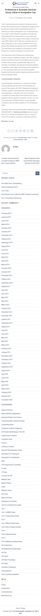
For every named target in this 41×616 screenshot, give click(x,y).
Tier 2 (3, 519)
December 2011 (6, 312)
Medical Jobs (5, 479)
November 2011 (6, 316)
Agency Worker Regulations (10, 414)
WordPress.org (6, 595)
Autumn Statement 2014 (9, 187)
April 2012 (4, 301)
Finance (4, 443)
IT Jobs (3, 468)
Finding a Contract (7, 446)
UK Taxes (4, 556)
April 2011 (4, 341)
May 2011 (4, 338)
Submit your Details (20, 112)
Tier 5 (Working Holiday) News (11, 541)
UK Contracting (6, 545)
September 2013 (7, 243)
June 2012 (5, 294)
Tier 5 (3, 538)
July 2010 (4, 374)
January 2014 (6, 232)
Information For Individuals (10, 457)
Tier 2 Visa (5, 191)
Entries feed (5, 588)
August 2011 (5, 327)
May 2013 (4, 257)
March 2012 (5, 305)
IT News (4, 472)
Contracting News (18, 7)
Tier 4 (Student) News (8, 534)
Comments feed (6, 592)
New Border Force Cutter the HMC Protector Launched (19, 194)
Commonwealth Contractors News (13, 421)
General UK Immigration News (11, 450)
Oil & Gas (4, 494)
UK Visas (4, 563)
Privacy (23, 608)
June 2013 (5, 254)
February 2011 (6, 348)
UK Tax (3, 552)
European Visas (6, 439)
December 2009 (6, 400)
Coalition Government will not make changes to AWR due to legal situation (10, 161)
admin (30, 18)
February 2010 (6, 392)
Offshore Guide (6, 490)
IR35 (3, 461)
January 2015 (6, 217)
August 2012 (5, 286)
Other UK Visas (6, 498)
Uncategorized (6, 571)
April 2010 (4, 385)
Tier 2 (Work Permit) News (10, 523)
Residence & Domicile (9, 501)
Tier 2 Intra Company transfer (11, 527)
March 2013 (5, 264)
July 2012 (4, 290)
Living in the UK (6, 476)
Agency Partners (7, 410)
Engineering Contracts (9, 435)
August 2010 (5, 370)
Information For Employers (10, 454)
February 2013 (6, 268)
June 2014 (5, 221)
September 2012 (7, 283)
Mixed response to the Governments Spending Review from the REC (32, 161)
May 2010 (4, 381)
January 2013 (6, 272)
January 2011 (6, 352)
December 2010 (6, 356)
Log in (3, 585)
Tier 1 (3, 509)
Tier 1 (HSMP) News (8, 512)
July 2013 (4, 250)
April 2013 (4, 261)
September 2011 (7, 323)
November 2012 (6, 275)
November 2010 (6, 359)
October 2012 (6, 279)
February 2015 (6, 213)
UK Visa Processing (8, 560)
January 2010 (6, 396)
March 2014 (5, 224)
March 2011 (5, 345)
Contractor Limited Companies (11, 428)
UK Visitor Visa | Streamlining (11, 183)
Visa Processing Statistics (10, 574)
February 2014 (6, 228)
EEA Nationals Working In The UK (13, 432)
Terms (18, 608)
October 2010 (6, 363)
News (26, 7)
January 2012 (6, 308)
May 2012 (4, 297)
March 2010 (5, 389)
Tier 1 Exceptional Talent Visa (11, 198)
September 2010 (7, 367)
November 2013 (6, 235)
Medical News (6, 483)
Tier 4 (3, 530)
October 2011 (5, 319)
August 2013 (5, 246)
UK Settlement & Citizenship (11, 549)
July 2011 (4, 330)
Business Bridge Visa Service (11, 417)
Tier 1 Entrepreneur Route (10, 516)
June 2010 (5, 378)
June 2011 (4, 334)
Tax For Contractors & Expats (11, 505)
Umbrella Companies (8, 567)
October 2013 (6, 239)
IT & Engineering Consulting (11, 465)
